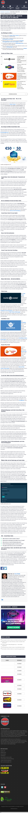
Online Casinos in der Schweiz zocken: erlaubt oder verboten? (13, 642)
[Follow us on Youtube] (5, 788)
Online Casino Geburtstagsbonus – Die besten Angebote (12, 645)
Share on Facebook (2, 568)
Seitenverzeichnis (14, 808)
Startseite (2, 11)
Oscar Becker (17, 573)
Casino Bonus (7, 11)
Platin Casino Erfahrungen (14, 312)
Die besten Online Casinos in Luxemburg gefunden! (13, 649)
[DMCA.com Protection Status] (5, 792)
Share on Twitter (5, 568)
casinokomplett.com (12, 806)
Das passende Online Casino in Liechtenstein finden (13, 647)
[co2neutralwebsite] (6, 800)
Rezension (19, 663)
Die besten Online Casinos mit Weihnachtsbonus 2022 (14, 640)
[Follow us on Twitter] (2, 788)
